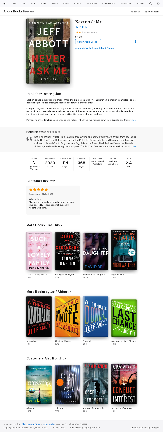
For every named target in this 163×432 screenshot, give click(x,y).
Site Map (96, 428)
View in (87, 42)
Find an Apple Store (31, 424)
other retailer (49, 424)
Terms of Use (74, 428)
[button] (150, 3)
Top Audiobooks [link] (151, 12)
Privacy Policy (59, 428)
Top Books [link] (134, 12)
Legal (86, 428)
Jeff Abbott (83, 27)
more (134, 120)
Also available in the (94, 48)
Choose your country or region (145, 428)
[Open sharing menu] (136, 42)
